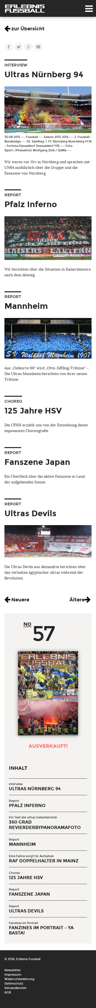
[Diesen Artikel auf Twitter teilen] (18, 46)
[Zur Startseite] (25, 8)
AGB (7, 992)
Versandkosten (15, 988)
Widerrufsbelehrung (19, 979)
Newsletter (12, 970)
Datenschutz (13, 983)
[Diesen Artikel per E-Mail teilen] (38, 46)
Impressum (12, 974)
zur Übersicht (28, 29)
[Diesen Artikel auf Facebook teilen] (8, 46)
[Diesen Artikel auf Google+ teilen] (28, 46)
